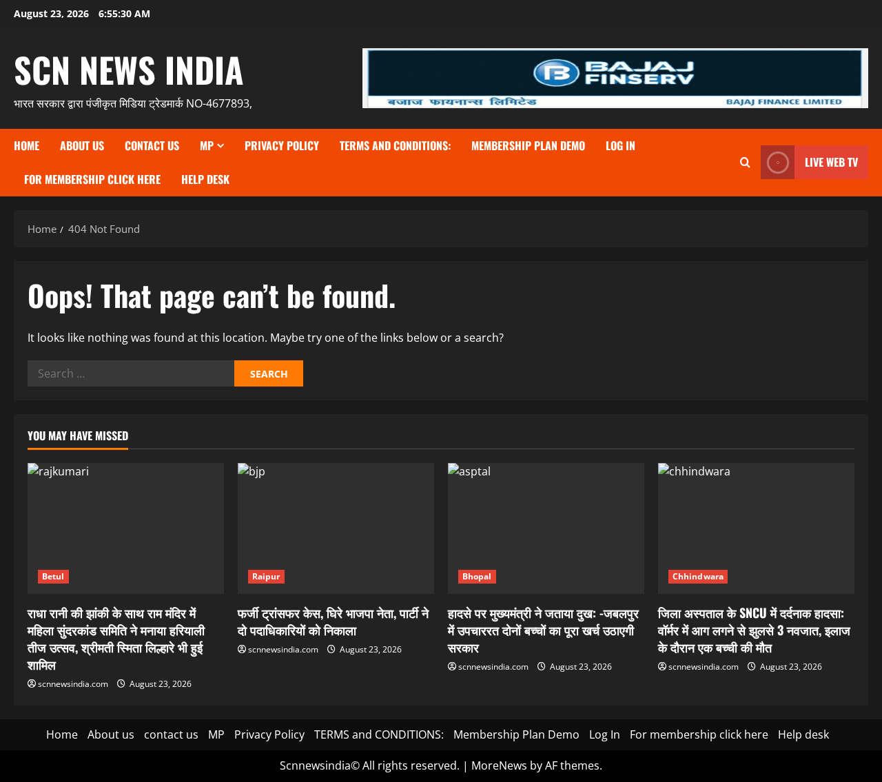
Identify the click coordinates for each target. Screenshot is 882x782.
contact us (152, 145)
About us (82, 145)
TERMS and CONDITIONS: (395, 145)
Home (26, 145)
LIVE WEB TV (831, 162)
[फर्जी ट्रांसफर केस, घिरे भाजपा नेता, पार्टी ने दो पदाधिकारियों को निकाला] (336, 528)
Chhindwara (698, 576)
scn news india (129, 68)
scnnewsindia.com (73, 684)
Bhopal (477, 576)
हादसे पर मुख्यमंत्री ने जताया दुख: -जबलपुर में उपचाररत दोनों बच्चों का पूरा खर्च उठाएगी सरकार (543, 630)
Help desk (205, 179)
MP (207, 145)
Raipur (266, 576)
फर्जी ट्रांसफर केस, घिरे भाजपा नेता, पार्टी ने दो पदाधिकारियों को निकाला (333, 621)
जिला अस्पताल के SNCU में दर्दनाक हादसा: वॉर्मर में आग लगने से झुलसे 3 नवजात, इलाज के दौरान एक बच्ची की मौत (754, 630)
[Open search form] (745, 162)
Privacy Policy (282, 145)
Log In (620, 145)
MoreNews (499, 765)
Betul (53, 576)
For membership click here (92, 179)
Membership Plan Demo (528, 145)
